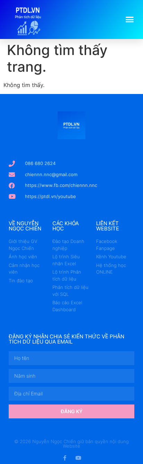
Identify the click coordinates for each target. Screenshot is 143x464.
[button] (129, 19)
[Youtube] (78, 458)
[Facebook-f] (64, 458)
